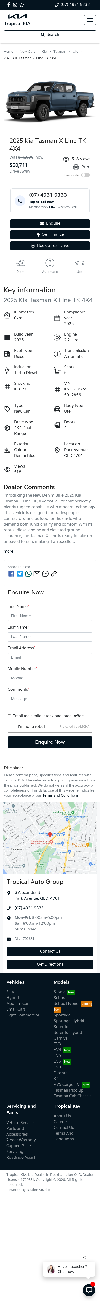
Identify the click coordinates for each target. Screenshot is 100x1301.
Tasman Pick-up (68, 1090)
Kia (44, 52)
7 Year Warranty (21, 1140)
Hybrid (12, 998)
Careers (61, 1122)
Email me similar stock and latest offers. (49, 716)
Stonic (59, 992)
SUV (10, 992)
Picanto (61, 1073)
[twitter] (20, 573)
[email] (37, 573)
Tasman (59, 52)
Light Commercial (22, 1015)
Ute (75, 52)
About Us (62, 1116)
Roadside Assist (20, 1157)
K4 (56, 1079)
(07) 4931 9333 (75, 4)
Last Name (18, 627)
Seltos (59, 998)
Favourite (71, 175)
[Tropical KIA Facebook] (9, 4)
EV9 (57, 1067)
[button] (90, 20)
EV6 (57, 1061)
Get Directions (50, 964)
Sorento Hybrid (68, 1032)
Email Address (21, 648)
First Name (18, 607)
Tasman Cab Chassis (73, 1096)
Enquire (53, 223)
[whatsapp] (28, 573)
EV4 (57, 1050)
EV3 (57, 1044)
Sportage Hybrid (69, 1021)
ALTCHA (83, 727)
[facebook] (11, 573)
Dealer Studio (38, 1190)
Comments (18, 689)
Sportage (62, 1015)
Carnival (61, 1038)
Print (86, 167)
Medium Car (17, 1004)
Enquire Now (50, 742)
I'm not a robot (31, 726)
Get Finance (53, 234)
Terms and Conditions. (60, 796)
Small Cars (16, 1009)
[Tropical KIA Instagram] (16, 4)
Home (8, 52)
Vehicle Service (20, 1123)
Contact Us (50, 951)
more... (10, 551)
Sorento (61, 1027)
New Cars (27, 52)
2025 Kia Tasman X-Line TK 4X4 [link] (30, 58)
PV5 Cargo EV (67, 1084)
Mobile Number (22, 669)
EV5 (57, 1056)
